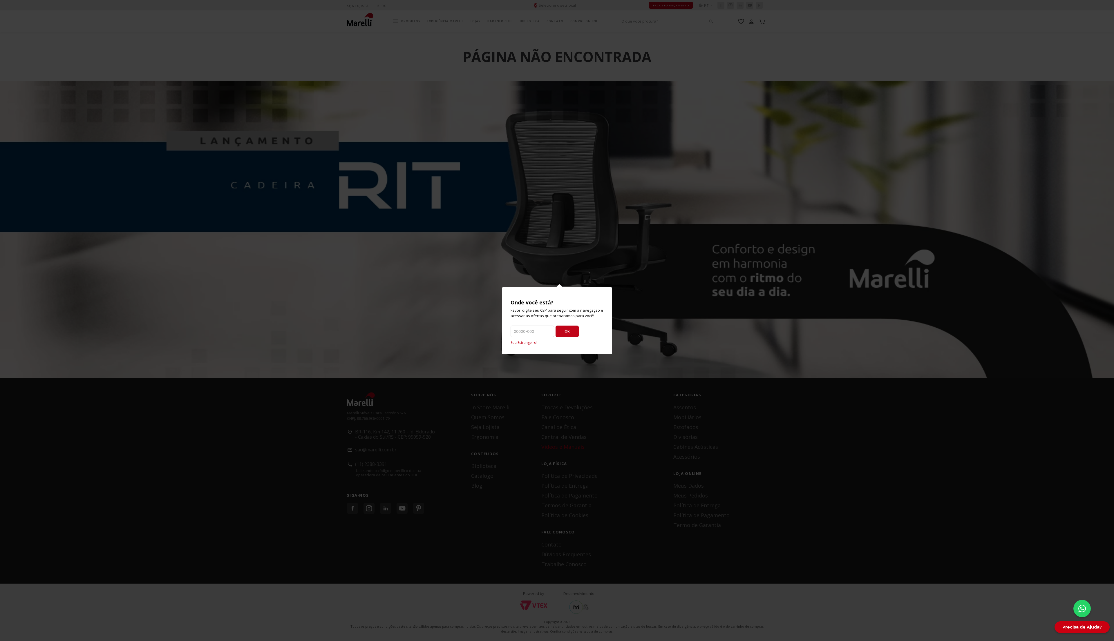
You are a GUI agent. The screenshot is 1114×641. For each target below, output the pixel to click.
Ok (567, 331)
